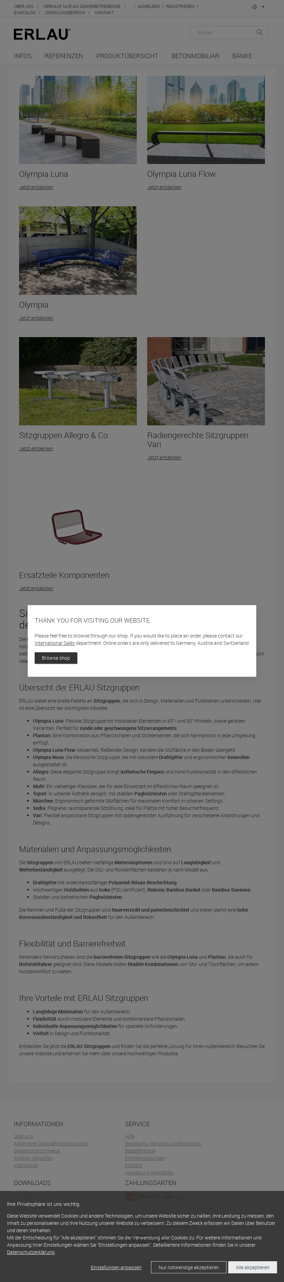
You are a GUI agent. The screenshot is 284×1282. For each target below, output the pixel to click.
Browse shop (56, 658)
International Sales (55, 643)
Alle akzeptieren (252, 1267)
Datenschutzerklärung (31, 1252)
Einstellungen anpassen (116, 1267)
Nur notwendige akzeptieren (189, 1267)
